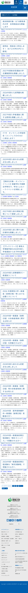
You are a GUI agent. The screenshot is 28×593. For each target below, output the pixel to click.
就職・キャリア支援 (5, 545)
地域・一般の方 (18, 538)
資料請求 (16, 3)
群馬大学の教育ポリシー (20, 556)
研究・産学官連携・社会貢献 (7, 538)
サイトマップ (4, 559)
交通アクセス (4, 555)
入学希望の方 (18, 531)
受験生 (20, 3)
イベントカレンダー (5, 575)
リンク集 (3, 564)
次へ (20, 485)
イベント (24, 29)
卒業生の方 (17, 536)
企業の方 (17, 540)
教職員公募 (17, 573)
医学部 (17, 196)
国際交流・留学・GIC (6, 540)
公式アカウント (4, 553)
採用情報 (3, 573)
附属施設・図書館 (5, 536)
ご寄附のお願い (4, 568)
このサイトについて (5, 562)
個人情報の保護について (6, 566)
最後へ (4, 488)
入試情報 (3, 31)
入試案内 (8, 55)
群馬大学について (5, 531)
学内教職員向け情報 (19, 567)
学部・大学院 (4, 534)
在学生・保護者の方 (19, 534)
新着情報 (9, 77)
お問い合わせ (4, 557)
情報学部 (19, 256)
